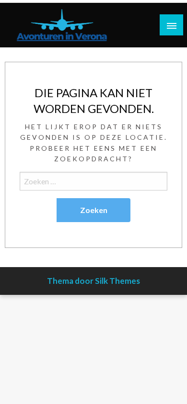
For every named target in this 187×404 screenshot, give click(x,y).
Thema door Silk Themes (93, 281)
